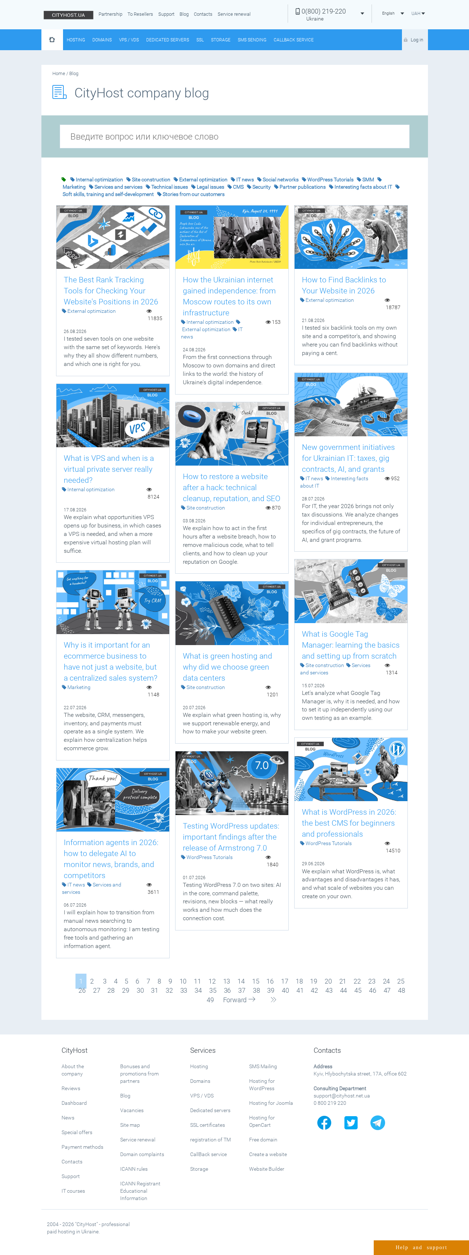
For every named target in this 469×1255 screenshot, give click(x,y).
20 (328, 981)
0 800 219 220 (330, 1103)
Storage (220, 39)
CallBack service (208, 1154)
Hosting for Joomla (271, 1103)
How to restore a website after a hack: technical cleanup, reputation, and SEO (231, 487)
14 (241, 981)
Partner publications (303, 187)
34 (198, 990)
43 (329, 990)
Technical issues (169, 187)
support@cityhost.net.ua (342, 1096)
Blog (184, 14)
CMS (238, 187)
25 (401, 981)
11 (197, 981)
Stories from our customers (194, 194)
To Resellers (140, 14)
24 (386, 981)
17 (284, 981)
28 (111, 990)
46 (372, 990)
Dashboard (74, 1103)
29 (125, 990)
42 (314, 990)
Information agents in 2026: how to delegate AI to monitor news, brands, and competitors (111, 859)
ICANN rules (134, 1169)
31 (154, 990)
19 (313, 981)
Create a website (268, 1154)
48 (401, 990)
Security (261, 187)
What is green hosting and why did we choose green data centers (227, 667)
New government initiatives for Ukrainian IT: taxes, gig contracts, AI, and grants (348, 458)
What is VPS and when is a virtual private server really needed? (109, 469)
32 (169, 990)
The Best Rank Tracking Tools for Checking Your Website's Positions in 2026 (111, 290)
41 (300, 990)
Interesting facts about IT (363, 187)
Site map (130, 1125)
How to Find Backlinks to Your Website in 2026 (344, 285)
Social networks (281, 179)
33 (184, 990)
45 (358, 990)
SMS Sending (252, 39)
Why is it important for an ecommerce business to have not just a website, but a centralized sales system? (111, 661)
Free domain (263, 1140)
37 (241, 990)
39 (270, 990)
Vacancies (132, 1110)
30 (140, 990)
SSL (200, 39)
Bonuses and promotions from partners (139, 1073)
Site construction (151, 179)
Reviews (71, 1088)
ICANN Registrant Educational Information (140, 1191)
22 (357, 981)
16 (270, 981)
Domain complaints (142, 1154)
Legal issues (210, 187)
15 (255, 981)
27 (96, 990)
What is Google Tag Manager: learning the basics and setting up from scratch (351, 645)
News (68, 1118)
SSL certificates (207, 1125)
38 (256, 990)
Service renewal (234, 14)
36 (227, 990)
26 (82, 990)
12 (212, 981)
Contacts (203, 14)
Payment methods (82, 1147)
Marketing (74, 187)
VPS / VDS (129, 39)
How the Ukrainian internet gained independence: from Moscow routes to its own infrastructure (229, 296)
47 (387, 990)
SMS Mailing (263, 1066)
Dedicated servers (167, 39)
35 (213, 990)
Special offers (77, 1132)
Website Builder (266, 1169)
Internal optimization (99, 179)
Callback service (294, 39)
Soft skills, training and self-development (108, 194)
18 (299, 981)
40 (285, 990)
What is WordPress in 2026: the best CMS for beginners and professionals (349, 823)
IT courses (73, 1191)
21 (343, 981)
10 (183, 981)
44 (343, 990)
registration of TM (210, 1140)
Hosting (76, 39)
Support (166, 14)
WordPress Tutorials (330, 179)
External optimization (203, 179)
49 (210, 1000)
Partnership (110, 14)
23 (372, 981)
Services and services (119, 187)
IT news (245, 179)
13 (226, 981)
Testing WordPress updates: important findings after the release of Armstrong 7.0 (231, 837)
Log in (417, 39)
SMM (368, 179)
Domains (102, 39)
